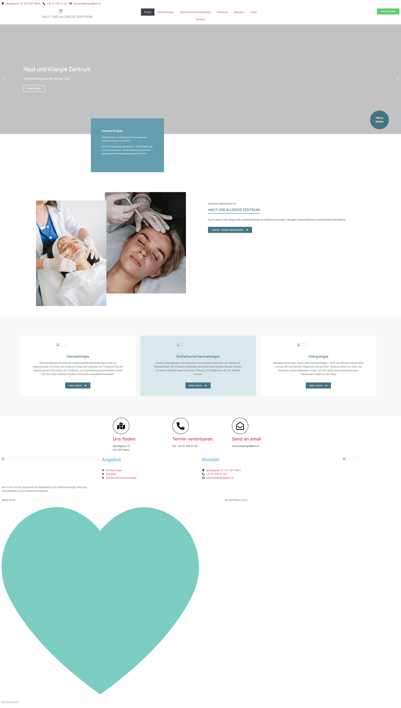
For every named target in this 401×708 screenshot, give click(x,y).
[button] (3, 79)
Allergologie (318, 356)
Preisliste (222, 12)
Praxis (147, 12)
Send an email (246, 439)
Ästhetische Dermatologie (195, 12)
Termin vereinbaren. (193, 439)
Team (253, 12)
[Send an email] (240, 426)
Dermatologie (166, 12)
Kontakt (200, 19)
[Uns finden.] (121, 426)
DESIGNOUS (12, 702)
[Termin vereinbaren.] (180, 426)
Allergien (239, 12)
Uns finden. (125, 439)
